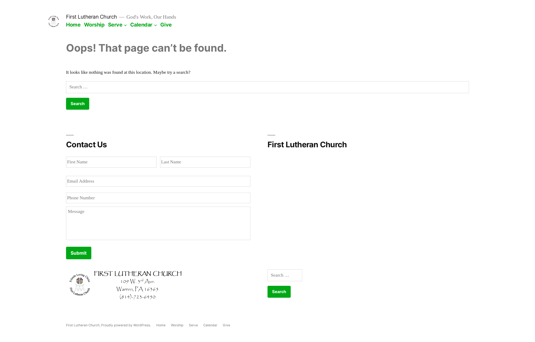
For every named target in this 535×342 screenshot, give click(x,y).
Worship (94, 25)
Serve (115, 25)
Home (73, 25)
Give (166, 25)
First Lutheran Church (91, 17)
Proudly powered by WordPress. (126, 325)
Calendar (141, 25)
